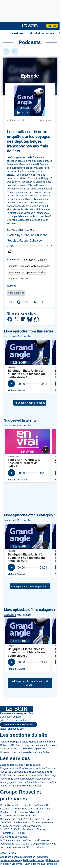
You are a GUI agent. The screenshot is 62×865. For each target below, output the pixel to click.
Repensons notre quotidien (44, 745)
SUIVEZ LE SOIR (9, 829)
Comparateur (27, 778)
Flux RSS (21, 832)
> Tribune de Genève (41, 822)
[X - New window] (16, 319)
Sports (52, 741)
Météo (19, 764)
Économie (42, 741)
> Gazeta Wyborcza (30, 825)
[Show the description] (45, 360)
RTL (48, 805)
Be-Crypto (23, 752)
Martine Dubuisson (31, 240)
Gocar (3, 778)
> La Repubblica (20, 822)
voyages (13, 278)
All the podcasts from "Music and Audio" (30, 682)
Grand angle (26, 229)
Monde (32, 741)
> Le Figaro (34, 819)
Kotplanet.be (6, 808)
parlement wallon (36, 272)
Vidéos (14, 748)
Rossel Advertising (18, 805)
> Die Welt (5, 822)
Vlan (48, 808)
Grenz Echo (20, 808)
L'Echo (33, 805)
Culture (4, 745)
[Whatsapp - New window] (36, 319)
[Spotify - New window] (19, 302)
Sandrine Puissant (34, 235)
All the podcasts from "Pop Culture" (30, 586)
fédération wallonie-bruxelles (35, 266)
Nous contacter (37, 768)
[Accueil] (4, 33)
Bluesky (40, 829)
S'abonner (52, 26)
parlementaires (16, 272)
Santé (26, 745)
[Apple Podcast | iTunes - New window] (11, 302)
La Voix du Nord (36, 808)
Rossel (4, 805)
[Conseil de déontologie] (13, 836)
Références (35, 752)
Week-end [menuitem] (18, 33)
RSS (10, 771)
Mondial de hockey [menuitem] (41, 33)
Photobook (28, 782)
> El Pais (46, 819)
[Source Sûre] (8, 853)
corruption (29, 259)
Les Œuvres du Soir (46, 782)
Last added (10, 336)
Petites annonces (9, 775)
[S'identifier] (43, 26)
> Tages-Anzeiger (9, 825)
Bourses (4, 764)
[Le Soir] (30, 26)
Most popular (24, 336)
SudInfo (41, 805)
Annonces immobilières (32, 775)
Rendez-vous (7, 812)
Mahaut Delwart (16, 390)
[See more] (42, 302)
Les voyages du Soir (11, 782)
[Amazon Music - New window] (27, 302)
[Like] (9, 251)
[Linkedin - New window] (23, 319)
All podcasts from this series (30, 402)
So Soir (23, 748)
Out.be (3, 771)
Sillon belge (35, 812)
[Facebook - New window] (9, 319)
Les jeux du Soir (22, 771)
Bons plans (13, 778)
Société (24, 741)
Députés (42, 259)
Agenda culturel (32, 764)
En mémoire (21, 812)
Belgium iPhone (8, 752)
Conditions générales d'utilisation (17, 856)
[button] (4, 26)
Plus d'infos (38, 847)
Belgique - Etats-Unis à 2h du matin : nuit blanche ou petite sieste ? (26, 374)
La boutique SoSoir (42, 771)
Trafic (13, 764)
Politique (14, 741)
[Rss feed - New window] (35, 302)
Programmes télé (9, 768)
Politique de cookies (33, 860)
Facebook (27, 829)
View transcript (16, 292)
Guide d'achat (42, 778)
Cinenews (51, 768)
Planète (19, 745)
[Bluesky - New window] (30, 319)
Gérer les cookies (31, 785)
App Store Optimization (12, 815)
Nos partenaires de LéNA (13, 819)
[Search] (15, 51)
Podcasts (5, 748)
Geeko (41, 748)
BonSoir (23, 768)
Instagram (8, 832)
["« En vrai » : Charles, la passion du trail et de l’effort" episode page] (27, 441)
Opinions (5, 741)
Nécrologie (51, 775)
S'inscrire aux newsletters (18, 724)
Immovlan (31, 815)
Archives (47, 752)
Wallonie (25, 278)
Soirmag (32, 748)
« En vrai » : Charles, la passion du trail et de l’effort (24, 463)
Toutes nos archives (11, 785)
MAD (11, 745)
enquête (12, 266)
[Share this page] (50, 125)
